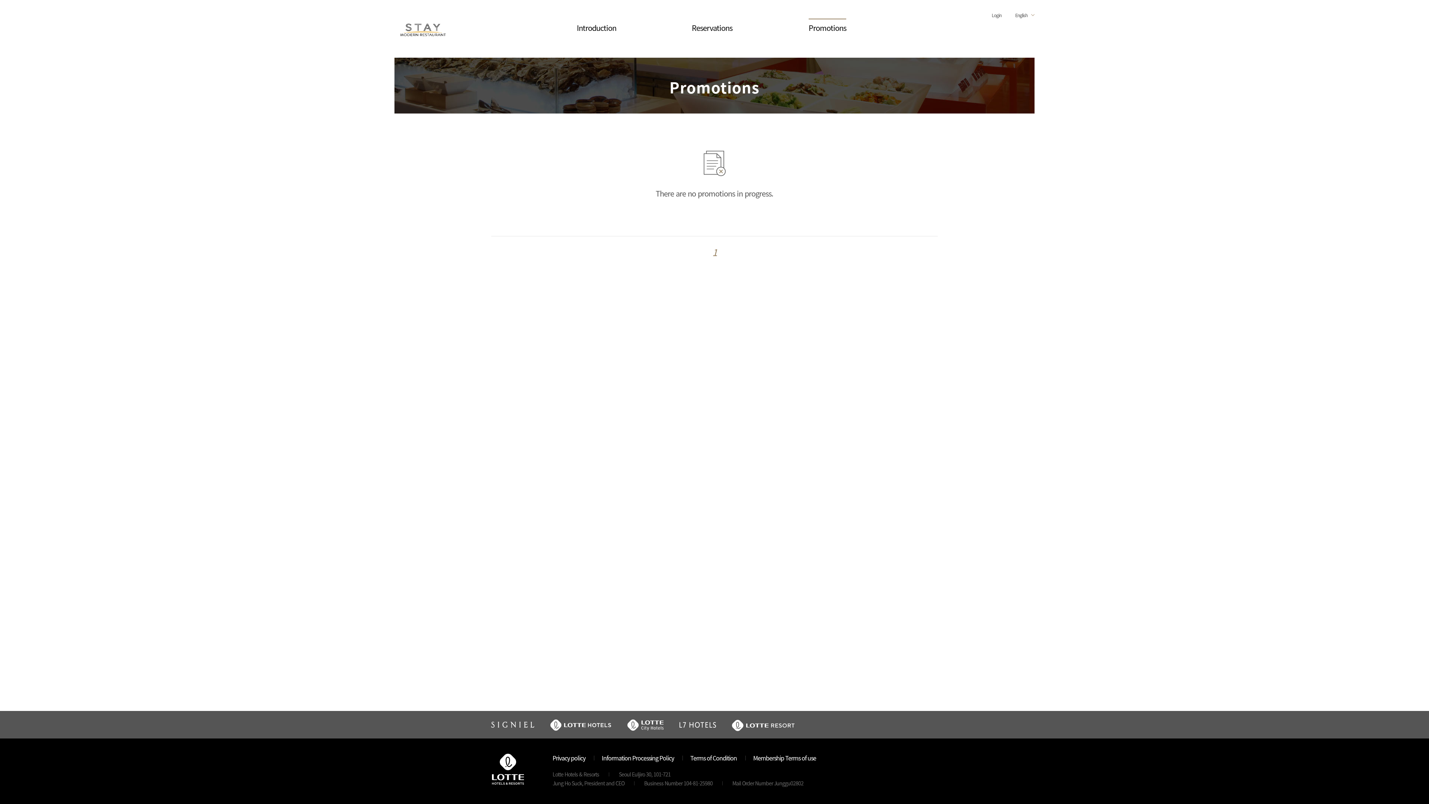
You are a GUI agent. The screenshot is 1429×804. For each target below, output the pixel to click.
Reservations (712, 27)
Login (996, 15)
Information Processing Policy (638, 757)
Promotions (827, 27)
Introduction (596, 27)
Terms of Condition (713, 757)
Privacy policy (569, 757)
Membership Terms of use (784, 757)
